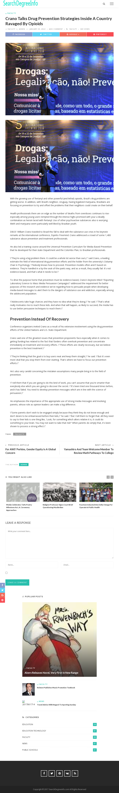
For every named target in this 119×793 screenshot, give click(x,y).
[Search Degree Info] (20, 3)
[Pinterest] (59, 773)
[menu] (112, 4)
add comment (56, 29)
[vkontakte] (67, 773)
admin (22, 29)
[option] (23, 497)
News (41, 701)
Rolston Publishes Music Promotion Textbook (56, 687)
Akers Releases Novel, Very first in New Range (51, 672)
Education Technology (59, 730)
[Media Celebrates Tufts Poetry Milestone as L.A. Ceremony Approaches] (23, 492)
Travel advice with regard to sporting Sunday (56, 705)
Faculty (11, 13)
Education (59, 724)
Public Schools (59, 750)
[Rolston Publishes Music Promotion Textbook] (28, 689)
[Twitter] (52, 773)
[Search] (104, 3)
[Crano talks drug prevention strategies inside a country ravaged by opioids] (59, 78)
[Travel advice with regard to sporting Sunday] (28, 702)
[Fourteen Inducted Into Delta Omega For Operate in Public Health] (96, 492)
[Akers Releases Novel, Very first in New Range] (59, 639)
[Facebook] (44, 773)
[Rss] (75, 773)
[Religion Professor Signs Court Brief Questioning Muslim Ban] (59, 492)
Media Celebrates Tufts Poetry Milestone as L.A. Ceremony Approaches (19, 507)
